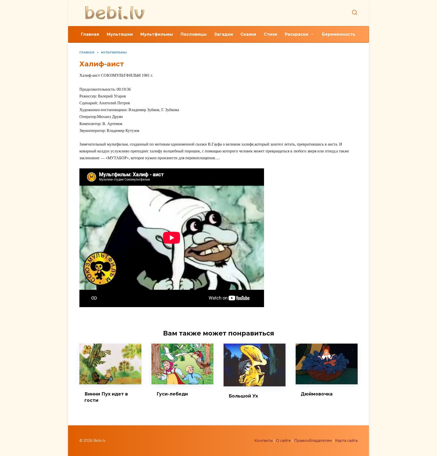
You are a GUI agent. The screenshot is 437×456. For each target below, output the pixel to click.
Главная (90, 34)
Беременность (338, 34)
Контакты (263, 440)
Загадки (223, 34)
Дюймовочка (317, 393)
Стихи (270, 34)
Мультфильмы (156, 34)
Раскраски (296, 34)
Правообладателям (313, 440)
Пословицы (194, 34)
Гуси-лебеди (172, 393)
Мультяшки (120, 34)
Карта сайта (346, 440)
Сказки (248, 34)
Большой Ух (243, 396)
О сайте (283, 440)
